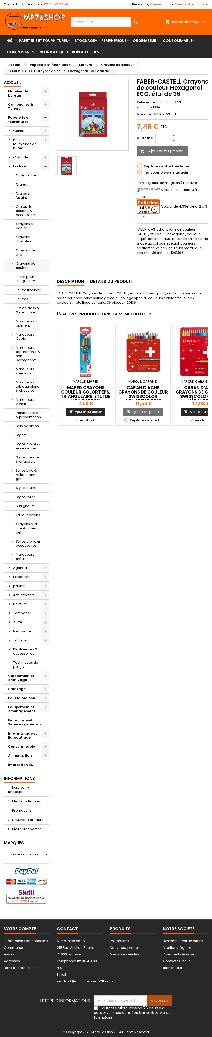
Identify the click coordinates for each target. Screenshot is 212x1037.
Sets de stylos (27, 426)
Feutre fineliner (28, 289)
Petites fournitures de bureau (25, 144)
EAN (178, 102)
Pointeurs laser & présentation (28, 414)
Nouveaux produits (27, 819)
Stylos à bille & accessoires (28, 543)
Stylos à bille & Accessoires (28, 446)
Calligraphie (26, 175)
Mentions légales (26, 801)
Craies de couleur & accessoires (26, 210)
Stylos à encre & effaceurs (28, 459)
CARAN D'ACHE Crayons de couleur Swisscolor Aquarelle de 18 (143, 394)
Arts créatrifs (23, 594)
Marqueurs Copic (25, 336)
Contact (10, 4)
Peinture (20, 604)
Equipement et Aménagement (21, 709)
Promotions (21, 810)
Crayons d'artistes (23, 239)
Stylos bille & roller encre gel (26, 474)
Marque (144, 114)
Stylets (21, 435)
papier (19, 585)
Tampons (21, 613)
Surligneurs (25, 505)
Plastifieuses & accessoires (25, 651)
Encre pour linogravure (25, 278)
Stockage (84, 40)
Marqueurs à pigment (26, 323)
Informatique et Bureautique (67, 52)
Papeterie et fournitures (43, 40)
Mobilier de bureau (18, 93)
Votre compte (20, 929)
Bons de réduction (19, 967)
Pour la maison (21, 697)
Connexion (159, 4)
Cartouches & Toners (20, 106)
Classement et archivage (21, 677)
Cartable (20, 157)
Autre (17, 622)
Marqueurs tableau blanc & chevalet (27, 386)
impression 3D (20, 764)
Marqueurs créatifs (25, 556)
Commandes (15, 947)
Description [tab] (70, 281)
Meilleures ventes (26, 829)
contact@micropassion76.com (85, 981)
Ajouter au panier (161, 151)
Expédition (22, 576)
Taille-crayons (28, 515)
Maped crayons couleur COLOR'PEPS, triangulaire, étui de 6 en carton (85, 394)
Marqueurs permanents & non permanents (28, 353)
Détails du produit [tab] (111, 281)
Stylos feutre (26, 487)
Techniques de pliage (25, 664)
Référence (146, 102)
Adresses (12, 961)
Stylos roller (25, 496)
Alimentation (20, 755)
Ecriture (19, 166)
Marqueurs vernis (25, 401)
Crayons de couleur (25, 265)
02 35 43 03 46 (56, 4)
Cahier (19, 130)
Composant (19, 52)
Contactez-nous (177, 961)
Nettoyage (22, 631)
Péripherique (113, 40)
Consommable (177, 40)
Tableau (20, 640)
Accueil (12, 82)
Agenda (20, 567)
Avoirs (9, 954)
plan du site (172, 967)
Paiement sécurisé (178, 954)
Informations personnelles (26, 940)
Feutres (22, 299)
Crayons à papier (24, 226)
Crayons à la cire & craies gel (26, 528)
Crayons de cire (25, 252)
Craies (21, 184)
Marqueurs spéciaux (25, 371)
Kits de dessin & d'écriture (27, 310)
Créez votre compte (191, 4)
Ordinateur (144, 40)
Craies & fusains (23, 195)
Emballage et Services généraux (24, 722)
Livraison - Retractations (19, 789)
